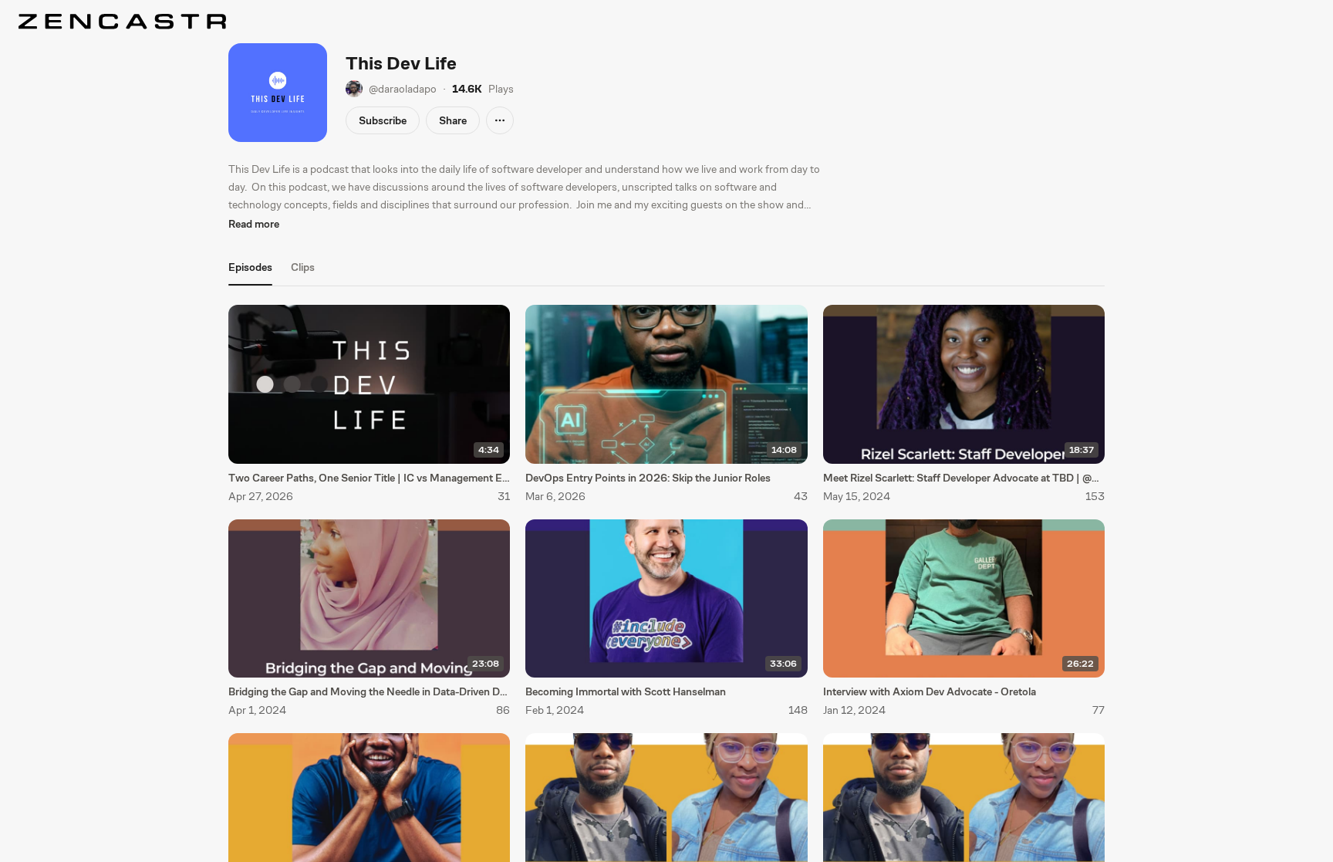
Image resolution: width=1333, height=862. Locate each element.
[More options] (500, 120)
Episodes (250, 267)
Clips (303, 267)
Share (453, 120)
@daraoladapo (403, 89)
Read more (253, 224)
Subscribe (383, 120)
